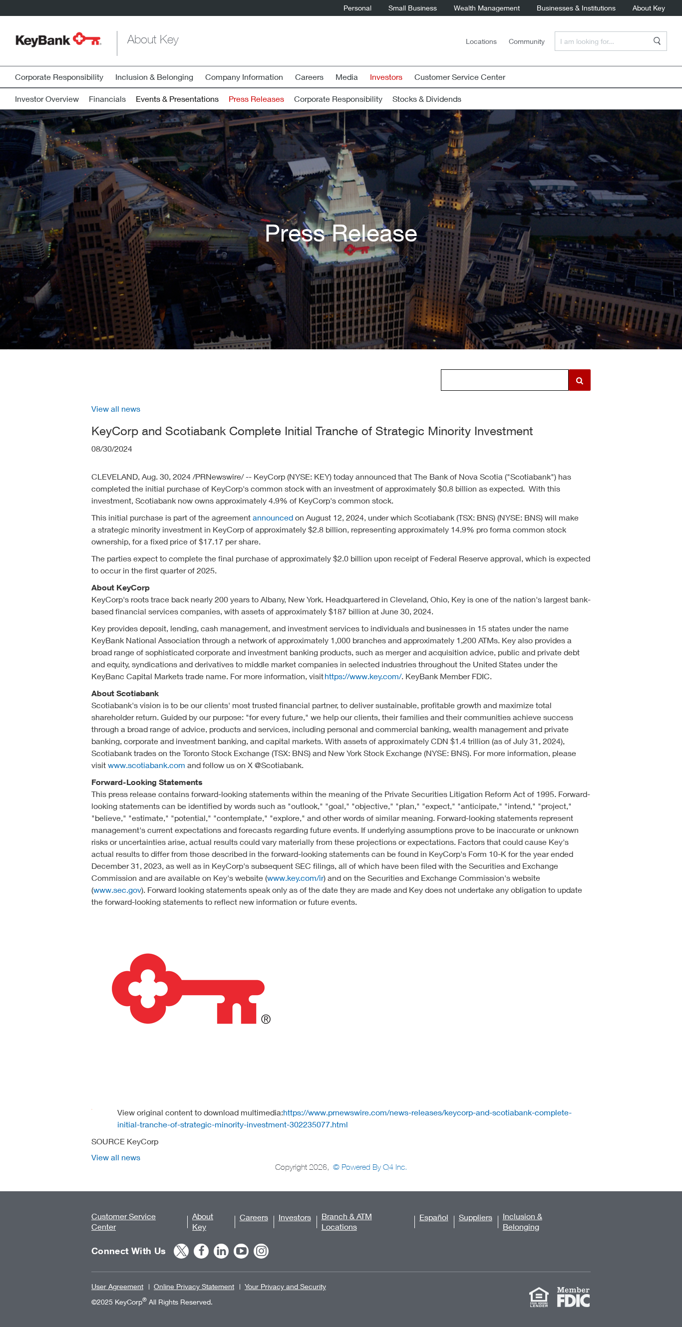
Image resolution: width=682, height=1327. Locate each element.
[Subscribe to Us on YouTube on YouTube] (241, 1251)
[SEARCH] (657, 41)
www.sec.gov (117, 889)
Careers (309, 76)
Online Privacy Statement (194, 1286)
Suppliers (475, 1217)
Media (347, 76)
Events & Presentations (177, 98)
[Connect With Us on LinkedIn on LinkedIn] (221, 1251)
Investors (295, 1217)
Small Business (412, 8)
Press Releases (256, 98)
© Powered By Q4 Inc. (370, 1166)
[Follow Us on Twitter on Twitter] (181, 1251)
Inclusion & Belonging (154, 76)
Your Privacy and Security (285, 1286)
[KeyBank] (58, 43)
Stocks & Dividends (426, 98)
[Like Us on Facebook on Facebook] (201, 1251)
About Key (649, 8)
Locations (481, 41)
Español (433, 1217)
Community (527, 41)
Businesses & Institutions (576, 8)
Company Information (244, 76)
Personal (357, 8)
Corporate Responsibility (59, 76)
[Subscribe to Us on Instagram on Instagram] (261, 1251)
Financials (107, 98)
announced (273, 517)
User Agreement (117, 1286)
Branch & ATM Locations (347, 1221)
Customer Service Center (459, 76)
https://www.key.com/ (363, 676)
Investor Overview (47, 98)
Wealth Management (487, 8)
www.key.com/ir (295, 877)
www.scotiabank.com (146, 765)
